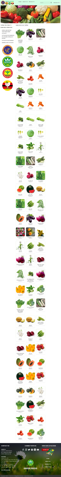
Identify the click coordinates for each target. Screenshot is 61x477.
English (55, 2)
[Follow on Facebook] (23, 450)
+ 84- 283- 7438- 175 (8, 465)
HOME (19, 1)
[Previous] (3, 14)
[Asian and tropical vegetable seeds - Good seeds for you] (9, 2)
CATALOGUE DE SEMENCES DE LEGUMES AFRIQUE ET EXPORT (8, 37)
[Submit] (51, 3)
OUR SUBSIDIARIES (5, 470)
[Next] (58, 14)
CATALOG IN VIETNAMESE (8, 40)
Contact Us (22, 5)
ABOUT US (25, 1)
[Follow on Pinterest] (32, 450)
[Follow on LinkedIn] (35, 450)
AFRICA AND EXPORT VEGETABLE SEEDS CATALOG (6, 32)
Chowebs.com (30, 452)
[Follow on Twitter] (29, 450)
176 (14, 465)
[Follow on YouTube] (38, 450)
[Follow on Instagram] (26, 450)
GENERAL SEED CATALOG (7, 42)
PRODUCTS (31, 1)
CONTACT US (48, 467)
